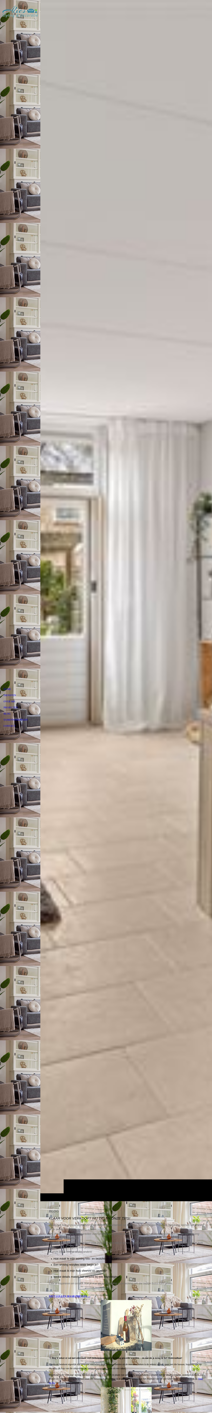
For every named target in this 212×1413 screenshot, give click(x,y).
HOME (7, 689)
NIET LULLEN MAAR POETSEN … (69, 1296)
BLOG (7, 713)
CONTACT (10, 726)
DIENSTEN (10, 695)
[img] (20, 11)
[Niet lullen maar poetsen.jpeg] (126, 1325)
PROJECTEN (11, 707)
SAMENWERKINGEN (16, 719)
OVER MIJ (9, 701)
